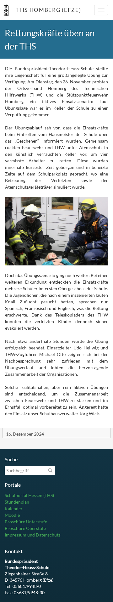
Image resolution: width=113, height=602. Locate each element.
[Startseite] (6, 10)
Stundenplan (17, 502)
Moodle (12, 515)
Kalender (14, 508)
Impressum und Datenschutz (32, 534)
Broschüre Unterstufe (26, 521)
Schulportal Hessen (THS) (29, 495)
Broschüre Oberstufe (25, 528)
